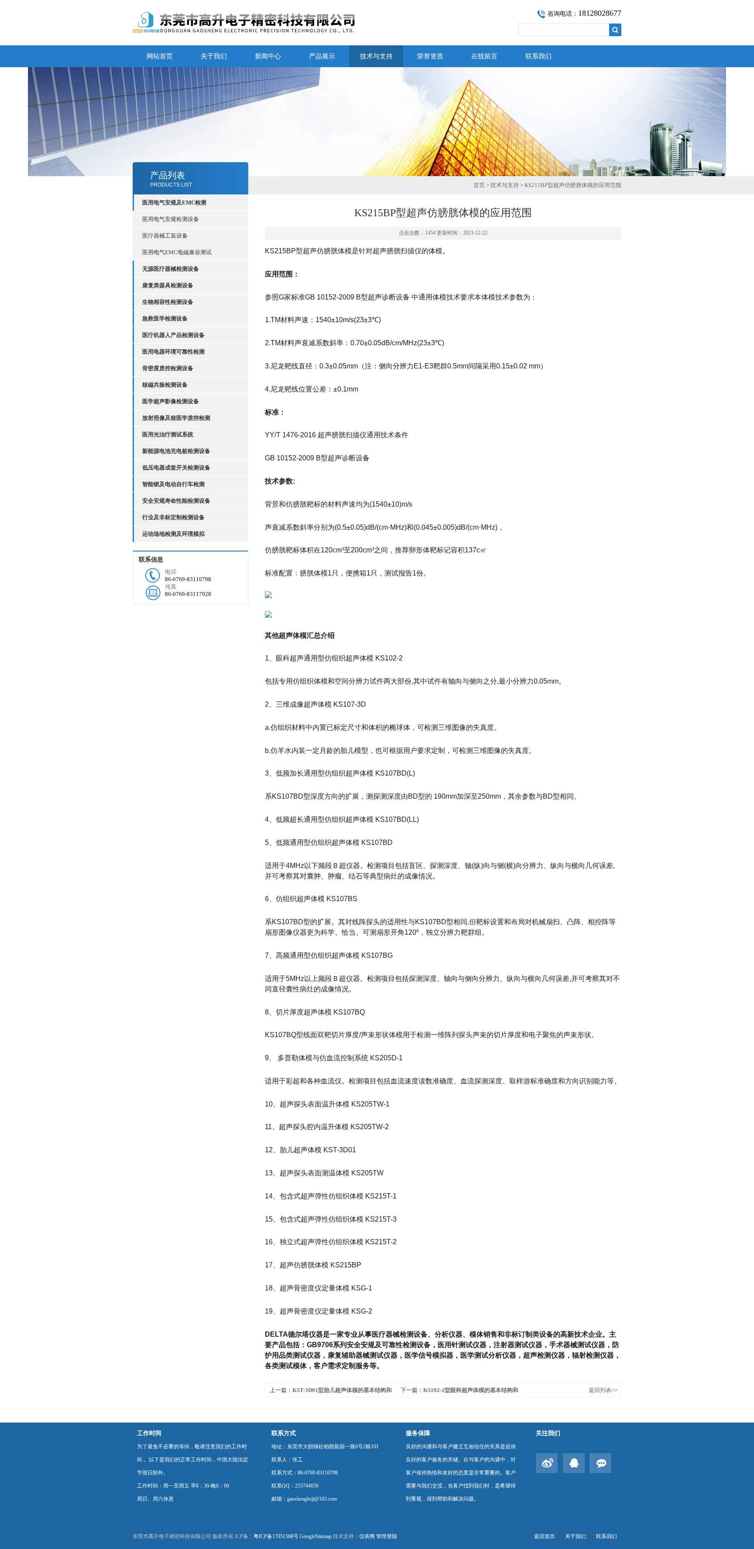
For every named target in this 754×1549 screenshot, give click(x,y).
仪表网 (367, 1536)
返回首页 (544, 1536)
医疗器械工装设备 (165, 235)
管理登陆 (386, 1536)
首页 (479, 185)
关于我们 (214, 56)
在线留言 (484, 56)
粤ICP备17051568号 (276, 1536)
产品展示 (322, 56)
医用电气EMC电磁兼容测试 (177, 252)
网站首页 (160, 56)
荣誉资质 (430, 56)
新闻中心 (268, 56)
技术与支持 (376, 56)
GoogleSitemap (316, 1536)
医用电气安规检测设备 (170, 219)
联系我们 (538, 56)
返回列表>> (603, 1390)
